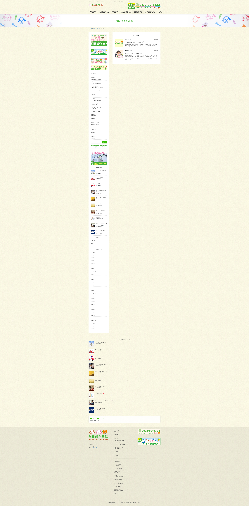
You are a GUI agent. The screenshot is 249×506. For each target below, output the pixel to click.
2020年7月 (93, 326)
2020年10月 (93, 320)
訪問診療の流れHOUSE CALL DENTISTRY (97, 87)
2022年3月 (93, 285)
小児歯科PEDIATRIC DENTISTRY (97, 99)
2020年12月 (93, 315)
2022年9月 (93, 274)
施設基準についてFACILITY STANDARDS (96, 133)
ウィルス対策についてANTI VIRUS (96, 108)
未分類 (156, 39)
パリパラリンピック (100, 177)
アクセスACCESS (93, 137)
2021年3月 (93, 307)
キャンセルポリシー (96, 111)
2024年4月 (93, 260)
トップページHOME (93, 74)
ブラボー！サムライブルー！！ (101, 408)
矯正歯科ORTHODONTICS (95, 95)
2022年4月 (93, 282)
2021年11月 (93, 293)
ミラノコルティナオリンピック (101, 342)
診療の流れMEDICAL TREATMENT (96, 78)
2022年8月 (93, 276)
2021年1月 (93, 312)
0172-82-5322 (94, 447)
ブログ (92, 243)
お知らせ (93, 240)
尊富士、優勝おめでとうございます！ (102, 364)
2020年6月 (93, 328)
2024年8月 (93, 257)
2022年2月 (93, 287)
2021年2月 (93, 309)
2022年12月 (93, 271)
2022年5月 (93, 279)
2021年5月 (93, 304)
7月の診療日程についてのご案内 (134, 42)
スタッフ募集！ (95, 129)
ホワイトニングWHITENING (95, 104)
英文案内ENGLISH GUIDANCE (95, 119)
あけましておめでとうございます (101, 386)
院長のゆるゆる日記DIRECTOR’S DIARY (95, 123)
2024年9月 (93, 255)
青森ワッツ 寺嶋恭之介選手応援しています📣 (104, 400)
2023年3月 (93, 266)
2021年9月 (93, 298)
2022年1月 (93, 290)
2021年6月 (93, 301)
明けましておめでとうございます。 (102, 371)
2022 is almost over (100, 217)
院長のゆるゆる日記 (96, 127)
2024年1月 (93, 263)
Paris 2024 (98, 183)
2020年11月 (93, 317)
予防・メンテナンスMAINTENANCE (96, 91)
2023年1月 (93, 268)
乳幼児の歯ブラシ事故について (134, 53)
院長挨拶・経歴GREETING (94, 115)
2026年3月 (93, 252)
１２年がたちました (100, 203)
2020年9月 (93, 323)
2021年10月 (93, 296)
